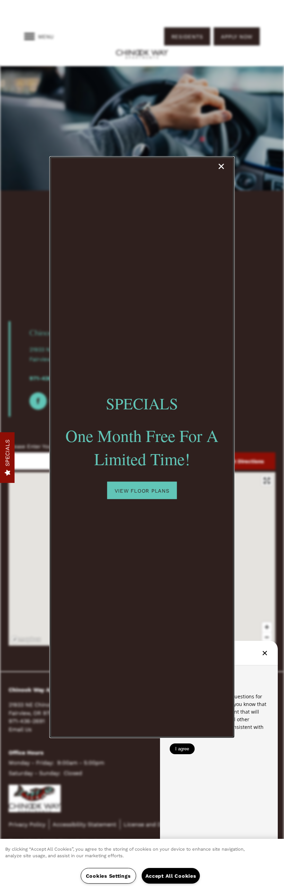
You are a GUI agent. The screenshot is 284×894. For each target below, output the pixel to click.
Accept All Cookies (170, 875)
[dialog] (142, 447)
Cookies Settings (108, 875)
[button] (142, 490)
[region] (142, 866)
